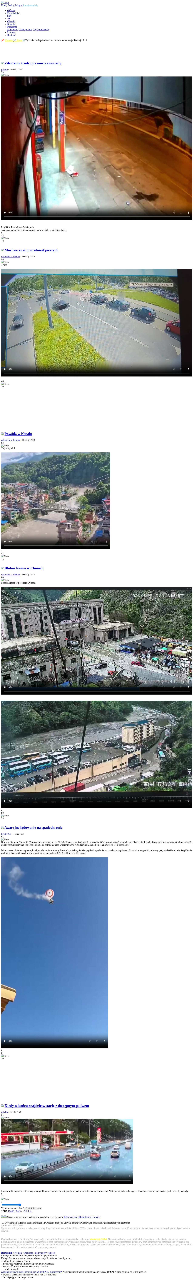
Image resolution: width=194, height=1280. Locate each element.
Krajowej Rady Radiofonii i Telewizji (82, 1217)
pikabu (4, 69)
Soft (9, 16)
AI (8, 18)
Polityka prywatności (45, 1252)
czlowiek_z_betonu (10, 256)
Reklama (28, 1252)
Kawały (11, 24)
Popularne (12, 26)
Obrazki (11, 21)
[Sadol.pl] (5, 2)
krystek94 (6, 834)
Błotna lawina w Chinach (24, 568)
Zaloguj (18, 5)
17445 (18, 1211)
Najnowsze (12, 29)
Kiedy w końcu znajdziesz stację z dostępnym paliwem (47, 1106)
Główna (11, 10)
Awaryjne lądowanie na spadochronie (33, 827)
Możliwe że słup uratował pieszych (31, 250)
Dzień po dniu (25, 29)
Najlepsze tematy (41, 29)
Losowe (11, 32)
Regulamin (6, 1252)
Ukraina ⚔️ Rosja (13, 40)
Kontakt (18, 1252)
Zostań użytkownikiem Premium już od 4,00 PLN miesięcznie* (32, 1272)
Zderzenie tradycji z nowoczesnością (33, 63)
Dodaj (4, 5)
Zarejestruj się (30, 5)
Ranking (11, 35)
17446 (11, 1211)
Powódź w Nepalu (18, 434)
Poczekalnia (13, 13)
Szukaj (11, 5)
